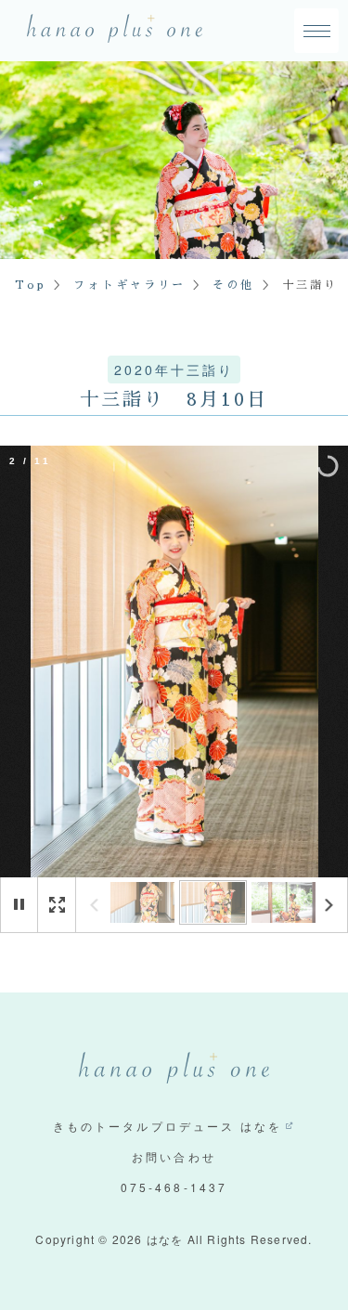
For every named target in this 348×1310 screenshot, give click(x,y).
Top (30, 285)
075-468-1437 (174, 1187)
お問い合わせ (173, 1156)
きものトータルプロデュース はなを (167, 1126)
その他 (233, 285)
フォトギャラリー (129, 285)
